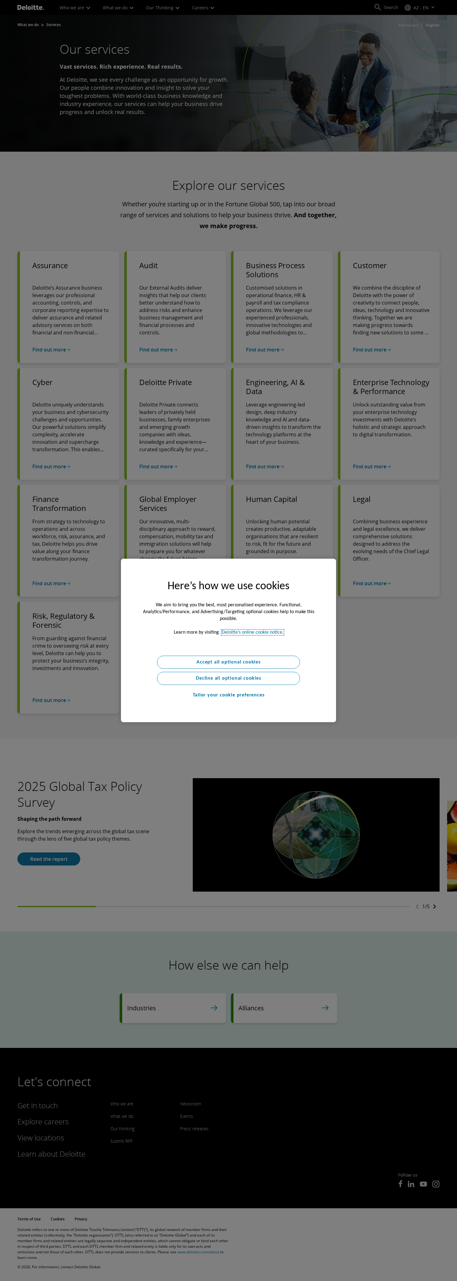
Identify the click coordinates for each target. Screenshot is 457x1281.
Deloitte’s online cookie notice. (253, 632)
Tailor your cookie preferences (229, 695)
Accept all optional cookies (228, 662)
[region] (228, 640)
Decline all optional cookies (228, 678)
